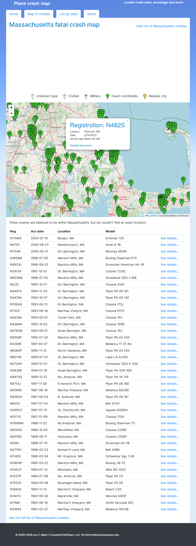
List (69, 14)
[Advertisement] (98, 58)
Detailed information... (82, 145)
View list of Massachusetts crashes (161, 26)
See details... (170, 238)
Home (13, 14)
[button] (9, 134)
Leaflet (152, 215)
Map (39, 14)
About (91, 14)
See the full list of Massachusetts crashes (39, 518)
